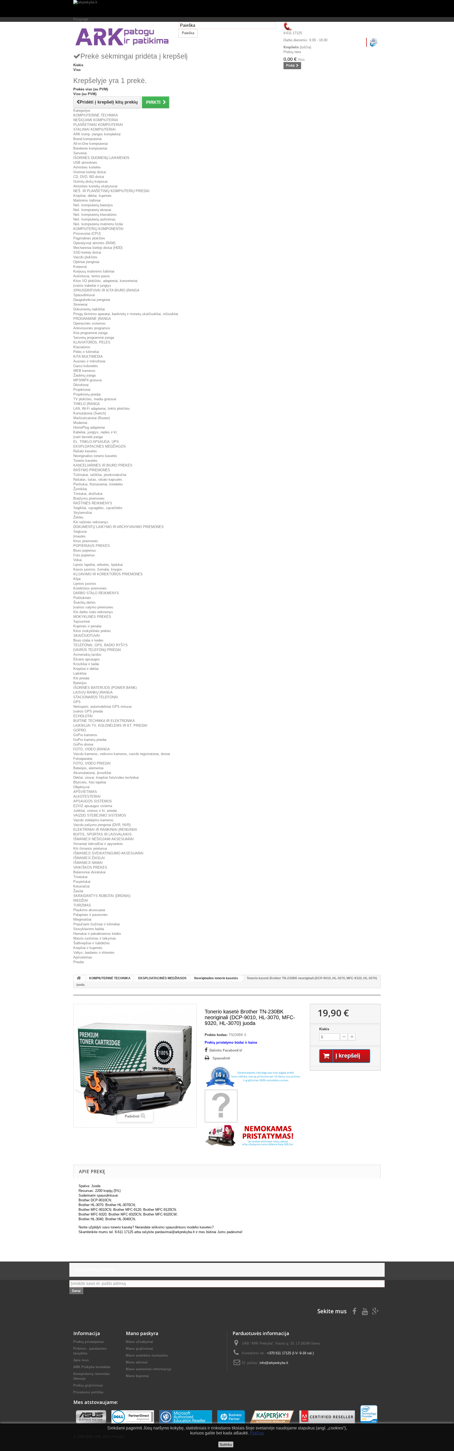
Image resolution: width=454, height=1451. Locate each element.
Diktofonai (81, 385)
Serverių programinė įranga (93, 338)
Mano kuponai (137, 1376)
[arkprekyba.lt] (227, 8)
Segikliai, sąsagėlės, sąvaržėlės (97, 508)
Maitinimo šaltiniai (87, 200)
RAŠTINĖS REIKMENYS (92, 503)
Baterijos (80, 683)
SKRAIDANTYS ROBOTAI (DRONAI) (101, 896)
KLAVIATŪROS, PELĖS (91, 342)
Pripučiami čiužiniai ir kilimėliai (96, 924)
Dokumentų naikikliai (89, 309)
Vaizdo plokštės (85, 257)
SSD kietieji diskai (87, 252)
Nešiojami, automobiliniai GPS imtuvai (102, 707)
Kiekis (324, 1029)
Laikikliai (79, 673)
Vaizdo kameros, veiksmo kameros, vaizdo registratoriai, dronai (121, 754)
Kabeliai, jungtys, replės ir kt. (95, 432)
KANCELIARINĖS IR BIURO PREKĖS (102, 465)
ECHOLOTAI (83, 716)
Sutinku (226, 1444)
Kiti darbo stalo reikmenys (93, 612)
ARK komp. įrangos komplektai (97, 134)
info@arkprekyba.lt (274, 1363)
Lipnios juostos (84, 584)
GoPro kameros (85, 735)
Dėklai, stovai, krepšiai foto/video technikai (106, 778)
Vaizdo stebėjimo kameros (93, 820)
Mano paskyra (142, 1333)
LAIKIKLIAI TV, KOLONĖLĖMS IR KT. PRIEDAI (110, 725)
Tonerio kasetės (85, 461)
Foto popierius (84, 555)
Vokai (77, 560)
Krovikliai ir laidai (86, 664)
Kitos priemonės (85, 541)
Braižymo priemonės (89, 498)
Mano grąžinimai (139, 1349)
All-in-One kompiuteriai (90, 144)
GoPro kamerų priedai (89, 740)
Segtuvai (80, 532)
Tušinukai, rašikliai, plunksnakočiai (99, 475)
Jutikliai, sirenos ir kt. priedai (95, 811)
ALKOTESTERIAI (87, 796)
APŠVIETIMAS (85, 792)
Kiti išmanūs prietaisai (90, 848)
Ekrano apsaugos (86, 659)
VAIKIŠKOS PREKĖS (90, 867)
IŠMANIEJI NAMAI (88, 863)
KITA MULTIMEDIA (88, 356)
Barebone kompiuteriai (90, 148)
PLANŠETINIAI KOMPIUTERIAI (98, 125)
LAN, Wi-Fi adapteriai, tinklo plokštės (101, 409)
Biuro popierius (84, 550)
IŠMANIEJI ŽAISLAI (89, 858)
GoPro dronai (83, 744)
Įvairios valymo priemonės (93, 607)
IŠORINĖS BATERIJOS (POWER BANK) (105, 688)
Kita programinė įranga (90, 333)
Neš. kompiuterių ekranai (92, 210)
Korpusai (80, 267)
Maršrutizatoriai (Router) (91, 418)
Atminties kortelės (87, 167)
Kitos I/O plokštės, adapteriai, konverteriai (105, 281)
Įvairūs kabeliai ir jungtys (92, 286)
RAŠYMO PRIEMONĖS (91, 470)
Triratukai (80, 877)
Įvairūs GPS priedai (88, 711)
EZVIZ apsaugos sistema (92, 806)
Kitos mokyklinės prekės (92, 631)
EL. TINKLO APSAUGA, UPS (96, 442)
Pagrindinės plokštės (89, 238)
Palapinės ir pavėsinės (90, 915)
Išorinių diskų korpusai (90, 181)
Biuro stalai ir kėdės (88, 640)
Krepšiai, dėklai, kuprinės (92, 196)
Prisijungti (80, 19)
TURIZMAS (82, 905)
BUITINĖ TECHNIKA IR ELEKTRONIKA (104, 721)
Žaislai (78, 891)
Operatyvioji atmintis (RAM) (94, 243)
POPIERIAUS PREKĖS (91, 546)
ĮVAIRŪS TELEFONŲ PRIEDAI (97, 650)
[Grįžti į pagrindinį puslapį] (79, 978)
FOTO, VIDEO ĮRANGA (91, 749)
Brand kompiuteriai (87, 139)
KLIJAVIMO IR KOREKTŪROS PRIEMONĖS (108, 574)
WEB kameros (84, 371)
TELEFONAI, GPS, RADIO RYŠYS (100, 645)
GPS (77, 702)
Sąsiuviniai (81, 621)
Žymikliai (80, 489)
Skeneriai (80, 304)
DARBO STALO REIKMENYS (96, 593)
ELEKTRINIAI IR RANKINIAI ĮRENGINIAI (105, 830)
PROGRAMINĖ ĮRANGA (92, 319)
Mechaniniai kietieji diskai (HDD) (97, 248)
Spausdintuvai (84, 295)
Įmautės (79, 536)
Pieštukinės (82, 598)
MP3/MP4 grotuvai (87, 380)
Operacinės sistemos (89, 323)
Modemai (80, 423)
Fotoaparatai (82, 759)
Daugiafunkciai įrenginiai (91, 300)
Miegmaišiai (82, 919)
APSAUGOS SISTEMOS (92, 801)
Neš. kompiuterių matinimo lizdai (98, 224)
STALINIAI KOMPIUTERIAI (94, 129)
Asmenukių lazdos (87, 655)
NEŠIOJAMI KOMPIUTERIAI (95, 120)
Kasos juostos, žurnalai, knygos (97, 569)
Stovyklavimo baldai (88, 929)
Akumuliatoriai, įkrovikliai (92, 773)
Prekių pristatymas (88, 1342)
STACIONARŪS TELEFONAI (95, 697)
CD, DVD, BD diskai (88, 177)
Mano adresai (137, 1362)
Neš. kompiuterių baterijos (93, 205)
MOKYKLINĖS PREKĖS (92, 617)
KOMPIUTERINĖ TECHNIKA (95, 115)
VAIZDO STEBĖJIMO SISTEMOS (99, 815)
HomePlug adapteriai (89, 427)
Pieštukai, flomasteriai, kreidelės (98, 484)
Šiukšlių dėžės (84, 602)
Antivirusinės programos (91, 328)
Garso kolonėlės (85, 366)
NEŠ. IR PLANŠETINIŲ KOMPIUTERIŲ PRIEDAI (111, 191)
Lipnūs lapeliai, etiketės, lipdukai (98, 565)
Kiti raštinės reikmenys (90, 522)
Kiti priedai (81, 678)
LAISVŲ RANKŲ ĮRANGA (93, 692)
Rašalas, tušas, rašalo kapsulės (97, 479)
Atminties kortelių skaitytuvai (95, 186)
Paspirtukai (81, 882)
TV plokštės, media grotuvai (94, 399)
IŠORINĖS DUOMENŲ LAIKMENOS (101, 158)
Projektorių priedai (87, 394)
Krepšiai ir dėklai (86, 669)
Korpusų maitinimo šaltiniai (93, 271)
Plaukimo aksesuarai (89, 910)
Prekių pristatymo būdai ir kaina (231, 1042)
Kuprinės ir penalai (87, 626)
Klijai (77, 579)
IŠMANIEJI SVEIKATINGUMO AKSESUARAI (108, 853)
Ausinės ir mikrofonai (89, 361)
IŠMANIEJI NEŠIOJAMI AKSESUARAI (103, 839)
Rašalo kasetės (85, 451)
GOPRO (79, 730)
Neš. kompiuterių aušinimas (94, 219)
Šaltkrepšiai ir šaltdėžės (91, 943)
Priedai (78, 962)
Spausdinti (221, 1058)
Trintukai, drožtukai (87, 494)
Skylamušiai (82, 513)
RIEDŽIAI (80, 901)
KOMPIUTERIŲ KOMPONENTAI (98, 229)
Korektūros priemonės (90, 588)
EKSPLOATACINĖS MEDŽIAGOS (99, 446)
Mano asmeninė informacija (148, 1369)
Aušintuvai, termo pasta (91, 276)
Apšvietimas (82, 957)
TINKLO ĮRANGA (86, 404)
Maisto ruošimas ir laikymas (94, 938)
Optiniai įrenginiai (86, 262)
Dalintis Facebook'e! (225, 1050)
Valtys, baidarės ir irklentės (94, 953)
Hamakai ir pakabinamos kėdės (97, 934)
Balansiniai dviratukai (89, 872)
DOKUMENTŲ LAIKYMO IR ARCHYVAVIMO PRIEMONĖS (118, 527)
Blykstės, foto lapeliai (89, 782)
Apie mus (81, 1360)
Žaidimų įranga (84, 375)
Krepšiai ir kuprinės (87, 948)
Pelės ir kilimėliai (86, 352)
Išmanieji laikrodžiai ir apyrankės (98, 844)
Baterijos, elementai (88, 768)
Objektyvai (81, 787)
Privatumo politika (88, 1392)
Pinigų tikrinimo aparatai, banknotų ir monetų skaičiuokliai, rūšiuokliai (125, 314)
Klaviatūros (81, 347)
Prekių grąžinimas (88, 1385)
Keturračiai (81, 886)
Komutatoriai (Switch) (89, 413)
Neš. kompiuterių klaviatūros (95, 215)
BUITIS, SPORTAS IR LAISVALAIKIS (102, 834)
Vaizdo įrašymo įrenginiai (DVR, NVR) (102, 825)
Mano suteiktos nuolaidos (147, 1355)
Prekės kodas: (216, 1035)
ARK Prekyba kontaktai (91, 1367)
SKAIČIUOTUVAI (86, 636)
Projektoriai (81, 390)
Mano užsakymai (139, 1342)
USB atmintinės (85, 163)
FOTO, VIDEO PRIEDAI (92, 763)
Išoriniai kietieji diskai (89, 172)
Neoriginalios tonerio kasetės (95, 456)
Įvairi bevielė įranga (88, 437)
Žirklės (78, 517)
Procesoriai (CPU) (87, 233)
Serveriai (80, 153)
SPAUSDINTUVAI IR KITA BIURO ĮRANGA (106, 290)
